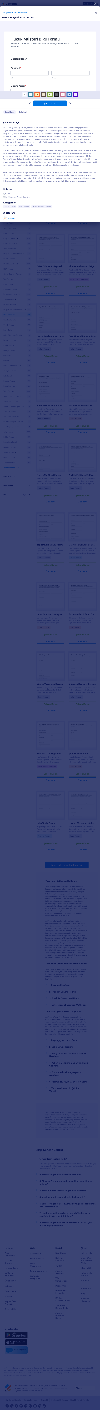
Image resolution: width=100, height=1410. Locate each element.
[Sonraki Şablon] (70, 103)
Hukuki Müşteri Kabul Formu (17, 17)
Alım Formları (24, 207)
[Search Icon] (96, 13)
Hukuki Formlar (21, 13)
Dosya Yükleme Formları (41, 207)
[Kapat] (95, 3)
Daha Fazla (23, 112)
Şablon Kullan (50, 103)
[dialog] (50, 705)
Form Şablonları (7, 13)
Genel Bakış (9, 112)
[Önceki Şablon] (30, 103)
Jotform (11, 218)
